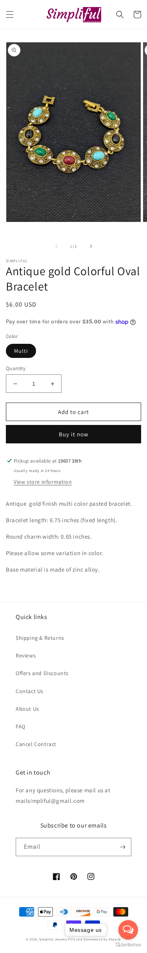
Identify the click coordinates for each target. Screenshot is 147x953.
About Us (27, 708)
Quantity (15, 368)
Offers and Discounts (42, 673)
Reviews (26, 655)
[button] (9, 14)
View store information (43, 481)
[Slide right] (91, 246)
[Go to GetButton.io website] (128, 945)
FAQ (20, 726)
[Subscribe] (122, 847)
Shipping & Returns (40, 637)
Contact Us (30, 691)
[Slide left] (56, 246)
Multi (21, 350)
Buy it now (74, 434)
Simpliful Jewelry (53, 939)
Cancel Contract (36, 744)
